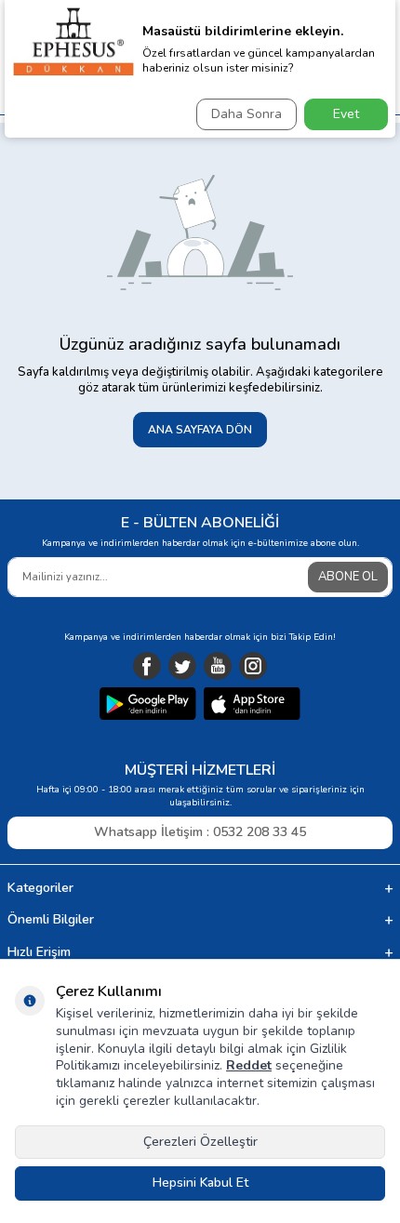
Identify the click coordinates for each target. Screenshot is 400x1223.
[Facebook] (147, 666)
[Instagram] (253, 666)
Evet (346, 114)
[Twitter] (182, 666)
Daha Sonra (246, 114)
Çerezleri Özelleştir (200, 1141)
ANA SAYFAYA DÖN (200, 429)
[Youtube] (218, 666)
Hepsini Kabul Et (200, 1182)
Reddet (249, 1065)
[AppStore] (252, 705)
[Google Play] (148, 705)
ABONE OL (348, 576)
